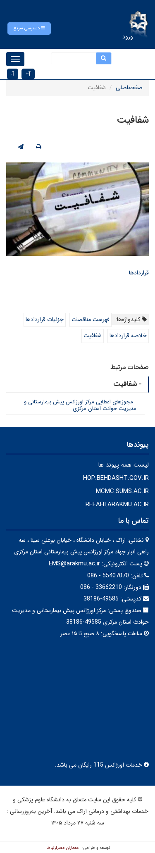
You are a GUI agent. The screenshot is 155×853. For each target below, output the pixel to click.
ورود (127, 36)
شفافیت (92, 335)
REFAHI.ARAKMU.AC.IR (117, 505)
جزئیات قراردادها (45, 319)
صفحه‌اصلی (129, 87)
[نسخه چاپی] (39, 147)
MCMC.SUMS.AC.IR (122, 491)
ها (131, 272)
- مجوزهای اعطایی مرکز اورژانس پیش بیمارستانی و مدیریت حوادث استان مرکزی (80, 405)
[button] (29, 28)
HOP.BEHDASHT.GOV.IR (116, 478)
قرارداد (141, 272)
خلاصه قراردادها (128, 335)
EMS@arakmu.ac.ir (74, 564)
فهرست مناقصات (91, 319)
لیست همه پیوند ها (123, 465)
